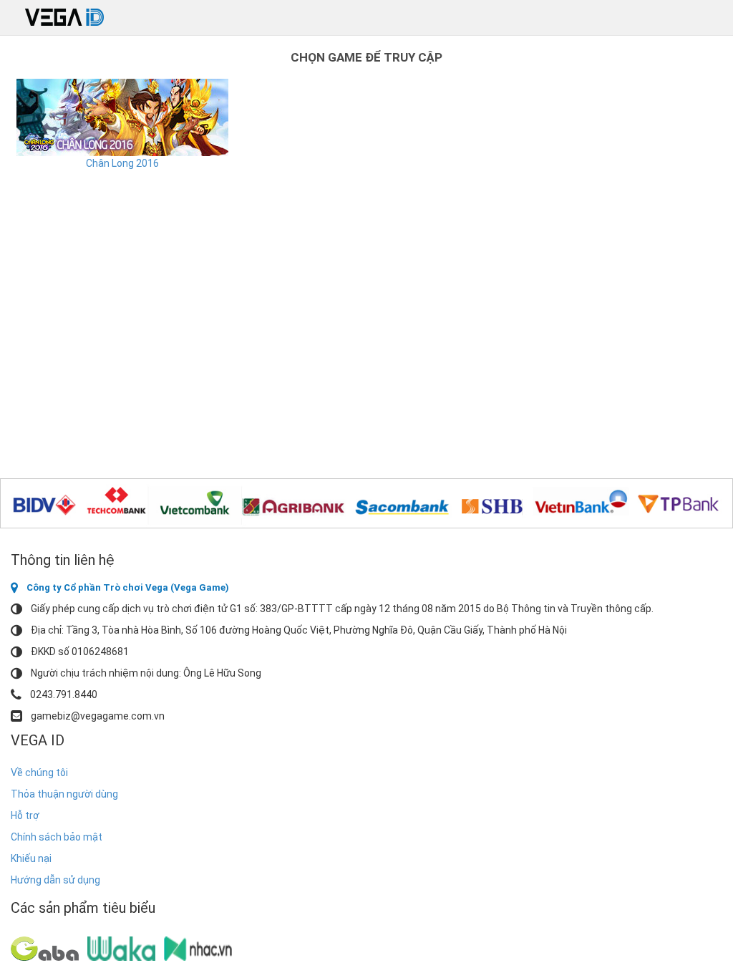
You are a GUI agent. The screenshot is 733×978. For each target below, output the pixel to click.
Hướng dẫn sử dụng (55, 880)
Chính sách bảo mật (56, 837)
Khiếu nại (31, 858)
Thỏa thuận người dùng (64, 794)
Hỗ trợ (25, 815)
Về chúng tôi (39, 772)
